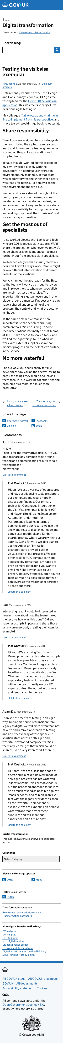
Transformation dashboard (17, 915)
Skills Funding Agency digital (18, 954)
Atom (39, 879)
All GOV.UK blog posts (43, 979)
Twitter (10, 896)
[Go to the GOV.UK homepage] (15, 5)
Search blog (11, 43)
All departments (27, 983)
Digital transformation (28, 25)
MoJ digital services (13, 941)
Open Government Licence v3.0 (23, 1004)
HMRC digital (10, 937)
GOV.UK (7, 983)
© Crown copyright (31, 1034)
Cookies (42, 988)
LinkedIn (11, 425)
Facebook (41, 420)
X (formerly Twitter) (17, 420)
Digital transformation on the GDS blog (24, 951)
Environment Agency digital (17, 948)
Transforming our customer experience (44, 403)
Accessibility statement (18, 988)
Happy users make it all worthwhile (18, 403)
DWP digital (9, 934)
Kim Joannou (9, 83)
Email (39, 425)
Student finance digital (15, 944)
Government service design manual (22, 912)
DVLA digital (9, 931)
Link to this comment (14, 474)
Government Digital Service (34, 32)
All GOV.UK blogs (13, 979)
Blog (5, 19)
